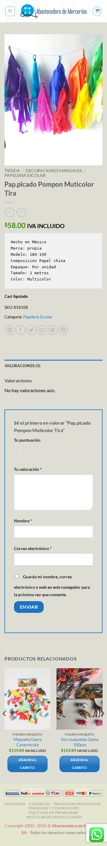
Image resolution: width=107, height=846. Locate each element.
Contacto (39, 804)
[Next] (102, 725)
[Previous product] (21, 212)
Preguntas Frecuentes (77, 804)
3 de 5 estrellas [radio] (41, 449)
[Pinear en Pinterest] (53, 330)
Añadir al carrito (27, 763)
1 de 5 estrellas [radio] (15, 449)
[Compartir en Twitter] (31, 330)
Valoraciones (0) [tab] (22, 365)
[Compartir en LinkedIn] (63, 330)
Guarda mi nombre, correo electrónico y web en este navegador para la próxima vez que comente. (52, 585)
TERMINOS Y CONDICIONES (53, 808)
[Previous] (4, 725)
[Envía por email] (42, 330)
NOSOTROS (15, 804)
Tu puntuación (27, 440)
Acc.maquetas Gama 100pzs (79, 742)
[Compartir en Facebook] (21, 330)
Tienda (12, 170)
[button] (10, 11)
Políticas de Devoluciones (54, 817)
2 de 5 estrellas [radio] (26, 449)
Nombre (23, 520)
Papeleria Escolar (24, 175)
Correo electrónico (33, 548)
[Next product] (9, 212)
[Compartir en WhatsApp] (10, 330)
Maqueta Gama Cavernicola (28, 742)
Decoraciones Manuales (54, 170)
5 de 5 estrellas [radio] (25, 459)
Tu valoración (28, 469)
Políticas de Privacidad (53, 812)
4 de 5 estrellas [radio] (61, 449)
